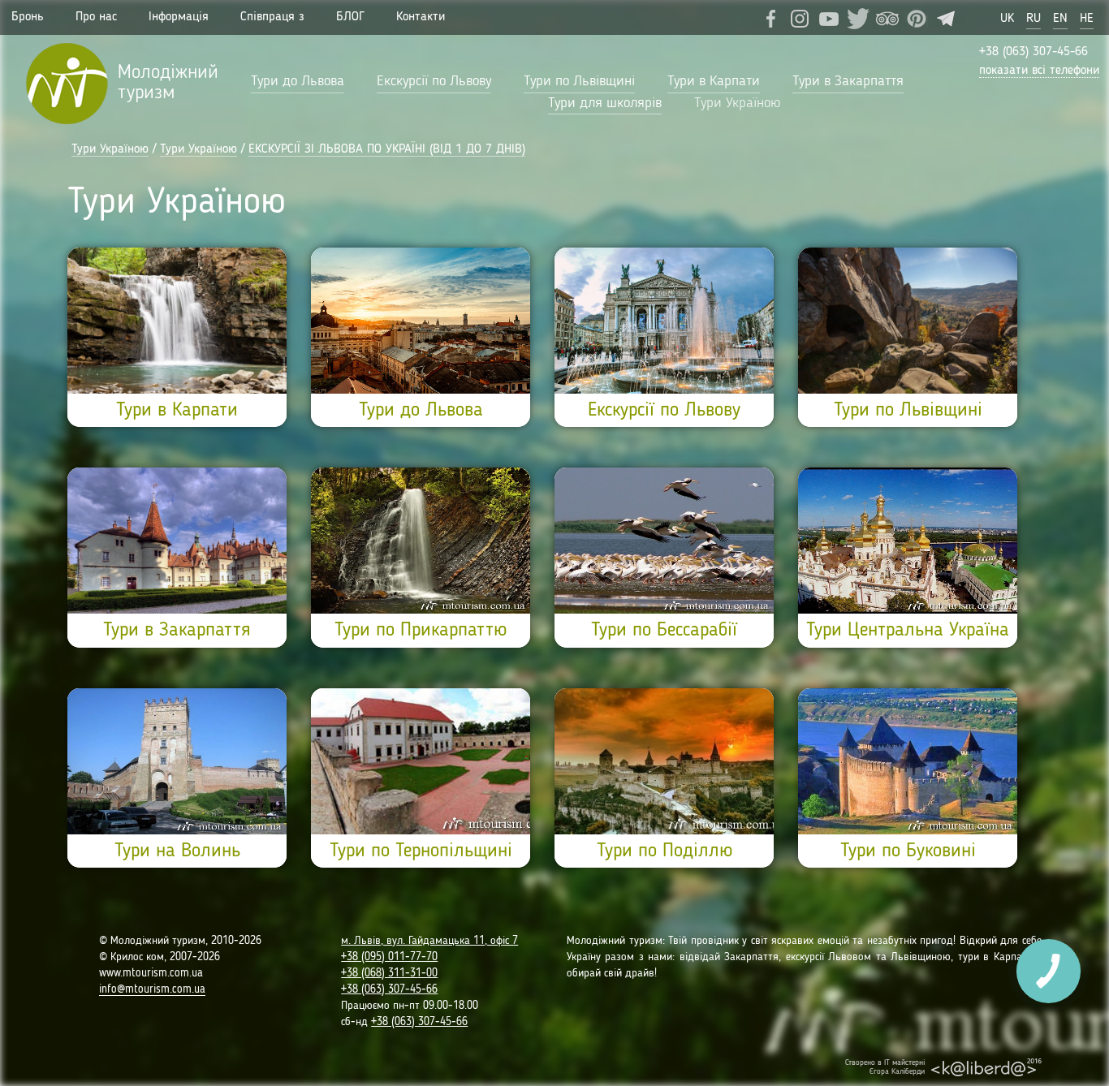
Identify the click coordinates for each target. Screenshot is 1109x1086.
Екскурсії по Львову (434, 81)
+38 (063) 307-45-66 (1033, 51)
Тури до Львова (297, 81)
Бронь (27, 17)
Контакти (420, 17)
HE (1087, 18)
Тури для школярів (605, 103)
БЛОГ (350, 17)
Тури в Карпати (713, 81)
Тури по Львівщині (579, 81)
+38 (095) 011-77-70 (389, 957)
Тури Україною (737, 103)
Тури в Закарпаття (848, 81)
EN (1060, 18)
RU (1033, 18)
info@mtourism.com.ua (152, 989)
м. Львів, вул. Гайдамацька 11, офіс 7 (429, 940)
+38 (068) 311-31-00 (389, 973)
